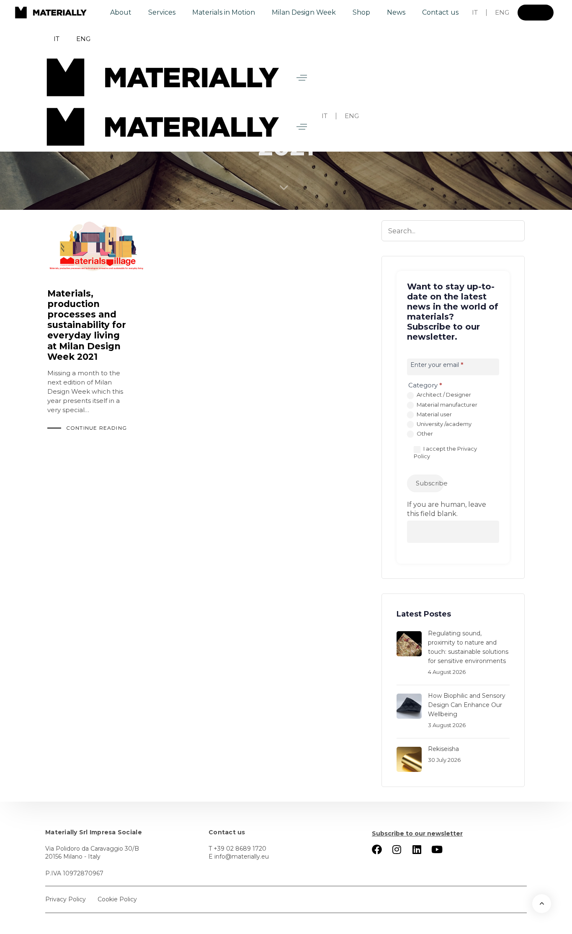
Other (424, 433)
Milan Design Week (304, 12)
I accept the (445, 452)
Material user (433, 414)
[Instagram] (397, 849)
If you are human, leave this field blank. (446, 509)
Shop (361, 12)
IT (475, 12)
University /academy (443, 424)
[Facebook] (377, 849)
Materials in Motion (223, 12)
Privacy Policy (65, 899)
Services (161, 12)
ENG (502, 12)
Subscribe (430, 483)
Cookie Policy (117, 899)
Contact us (440, 12)
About (120, 12)
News (396, 12)
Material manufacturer (446, 404)
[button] (301, 77)
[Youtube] (437, 849)
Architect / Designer (443, 394)
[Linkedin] (417, 849)
